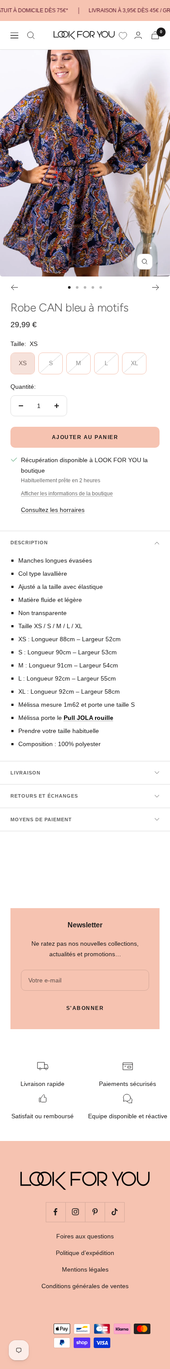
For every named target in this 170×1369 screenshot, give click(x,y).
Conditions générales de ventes (85, 1286)
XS (23, 363)
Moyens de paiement (41, 819)
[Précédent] (14, 287)
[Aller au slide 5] (100, 287)
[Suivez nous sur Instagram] (75, 1212)
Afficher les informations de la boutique (67, 494)
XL (134, 363)
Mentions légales (85, 1269)
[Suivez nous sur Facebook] (55, 1212)
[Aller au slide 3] (85, 287)
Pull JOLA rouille (88, 717)
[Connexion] (138, 35)
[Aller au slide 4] (93, 287)
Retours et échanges (44, 796)
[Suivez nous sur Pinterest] (95, 1212)
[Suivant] (156, 287)
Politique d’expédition (85, 1252)
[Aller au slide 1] (69, 287)
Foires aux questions (85, 1236)
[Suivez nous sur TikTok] (114, 1212)
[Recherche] (31, 35)
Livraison (25, 772)
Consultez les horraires (53, 509)
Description (29, 542)
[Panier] (155, 35)
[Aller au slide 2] (77, 287)
